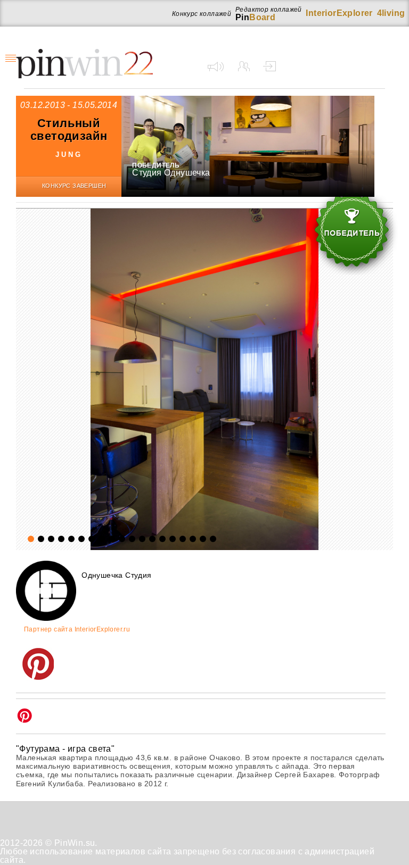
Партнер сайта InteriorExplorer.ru (77, 629)
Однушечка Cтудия (116, 575)
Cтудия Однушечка (171, 172)
